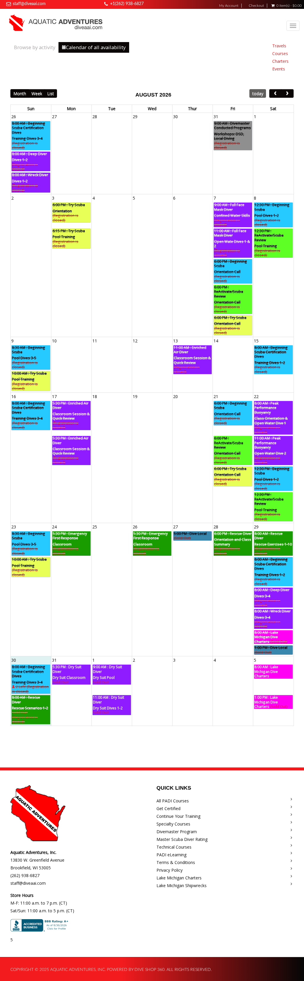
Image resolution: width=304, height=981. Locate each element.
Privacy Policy (169, 870)
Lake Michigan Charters (179, 878)
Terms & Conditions (175, 862)
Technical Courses (173, 847)
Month (19, 93)
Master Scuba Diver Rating (182, 839)
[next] (287, 93)
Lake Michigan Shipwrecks (181, 885)
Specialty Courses (173, 824)
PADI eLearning (171, 854)
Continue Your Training (178, 816)
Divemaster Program (176, 831)
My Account (228, 5)
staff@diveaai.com (29, 4)
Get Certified (168, 808)
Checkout (256, 5)
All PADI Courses (172, 801)
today (257, 93)
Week (36, 93)
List (50, 93)
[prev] (275, 93)
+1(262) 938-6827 (127, 4)
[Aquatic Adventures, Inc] (55, 22)
